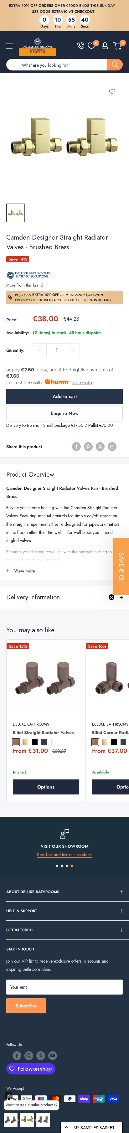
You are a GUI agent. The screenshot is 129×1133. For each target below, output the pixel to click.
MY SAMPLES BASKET (94, 1128)
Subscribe (26, 1005)
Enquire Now (65, 413)
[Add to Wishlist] (112, 91)
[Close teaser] (111, 597)
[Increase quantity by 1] (73, 350)
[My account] (105, 45)
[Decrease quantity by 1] (39, 350)
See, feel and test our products (64, 854)
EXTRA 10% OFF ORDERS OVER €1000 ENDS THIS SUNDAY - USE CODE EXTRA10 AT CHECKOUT (63, 8)
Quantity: (15, 350)
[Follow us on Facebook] (17, 1055)
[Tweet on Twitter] (100, 446)
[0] (91, 45)
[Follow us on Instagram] (28, 1055)
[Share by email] (112, 446)
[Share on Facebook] (76, 446)
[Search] (115, 64)
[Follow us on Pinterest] (40, 1055)
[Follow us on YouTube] (52, 1055)
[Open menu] (9, 46)
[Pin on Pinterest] (88, 446)
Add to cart (65, 396)
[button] (121, 566)
